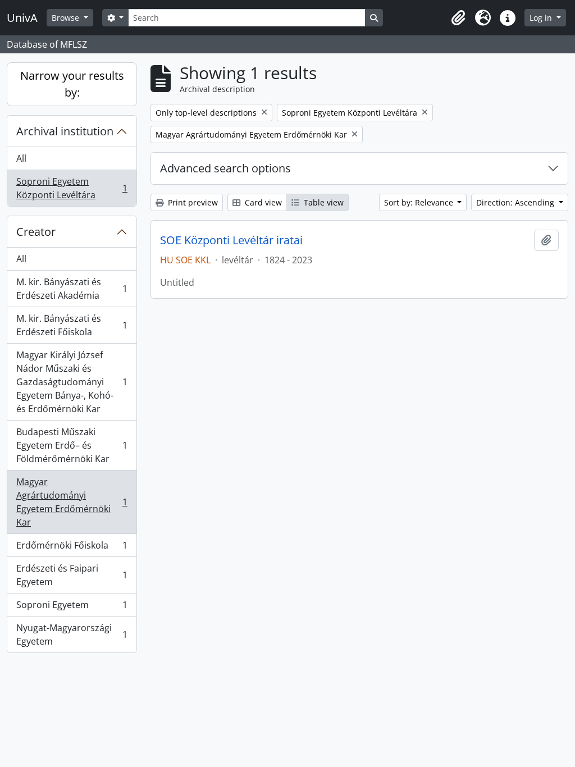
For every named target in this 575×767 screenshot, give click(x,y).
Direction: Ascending (516, 202)
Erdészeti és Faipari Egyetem (71, 575)
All (21, 158)
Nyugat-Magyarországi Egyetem (71, 634)
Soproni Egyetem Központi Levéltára (71, 188)
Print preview (192, 202)
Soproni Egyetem (71, 608)
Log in (542, 17)
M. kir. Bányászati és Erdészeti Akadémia (71, 289)
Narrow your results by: (72, 84)
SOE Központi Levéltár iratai (231, 240)
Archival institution (64, 131)
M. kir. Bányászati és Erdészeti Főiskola (71, 325)
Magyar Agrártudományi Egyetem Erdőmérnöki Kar (71, 502)
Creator (36, 231)
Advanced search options (225, 168)
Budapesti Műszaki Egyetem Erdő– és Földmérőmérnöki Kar (71, 445)
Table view (323, 202)
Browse (66, 17)
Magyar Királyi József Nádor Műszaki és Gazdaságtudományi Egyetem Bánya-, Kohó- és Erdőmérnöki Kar (71, 382)
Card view (262, 202)
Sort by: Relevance (419, 202)
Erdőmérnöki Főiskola (71, 548)
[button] (458, 18)
